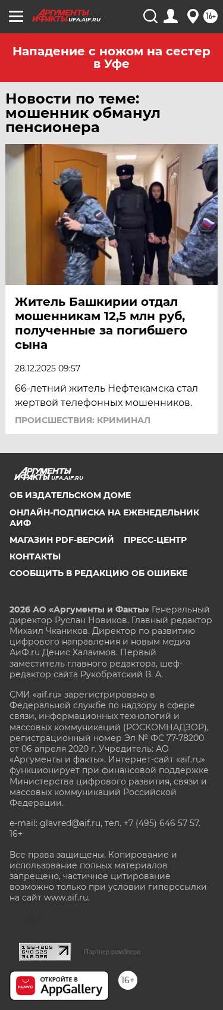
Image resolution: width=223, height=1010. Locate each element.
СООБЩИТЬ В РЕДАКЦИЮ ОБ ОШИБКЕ (98, 573)
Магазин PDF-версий (62, 539)
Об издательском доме (70, 495)
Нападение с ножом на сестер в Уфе (111, 57)
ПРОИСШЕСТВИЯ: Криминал (82, 420)
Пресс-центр (155, 539)
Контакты (35, 556)
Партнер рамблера (112, 951)
